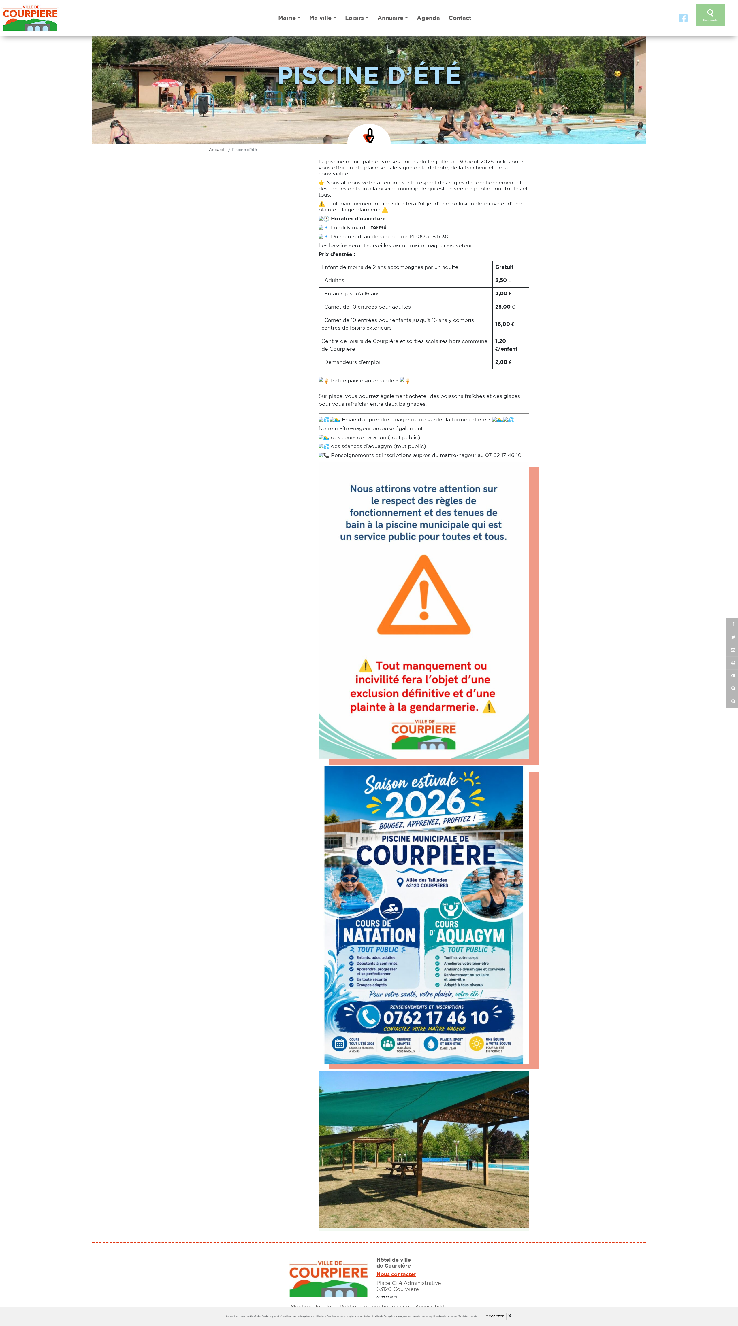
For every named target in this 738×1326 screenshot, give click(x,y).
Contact (460, 18)
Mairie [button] (287, 18)
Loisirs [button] (354, 18)
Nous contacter (396, 1274)
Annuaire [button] (390, 18)
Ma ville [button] (320, 18)
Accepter (494, 1316)
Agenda (428, 18)
